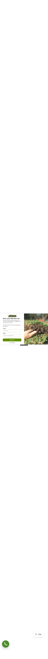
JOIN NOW (12, 340)
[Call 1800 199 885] (5, 644)
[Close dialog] (47, 314)
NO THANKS (12, 342)
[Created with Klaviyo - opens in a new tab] (24, 345)
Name (4, 328)
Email (4, 333)
